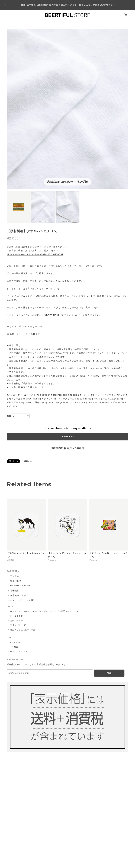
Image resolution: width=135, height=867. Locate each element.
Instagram (15, 642)
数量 (9, 416)
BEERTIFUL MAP (20, 585)
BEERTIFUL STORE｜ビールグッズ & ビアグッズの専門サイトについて (45, 611)
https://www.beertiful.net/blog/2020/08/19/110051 (35, 254)
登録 (109, 673)
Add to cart (67, 436)
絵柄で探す (16, 580)
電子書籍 (14, 590)
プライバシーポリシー (20, 625)
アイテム (14, 576)
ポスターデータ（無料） (22, 600)
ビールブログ (16, 616)
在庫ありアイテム (19, 595)
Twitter (14, 647)
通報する (28, 461)
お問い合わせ (16, 620)
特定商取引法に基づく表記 (23, 629)
